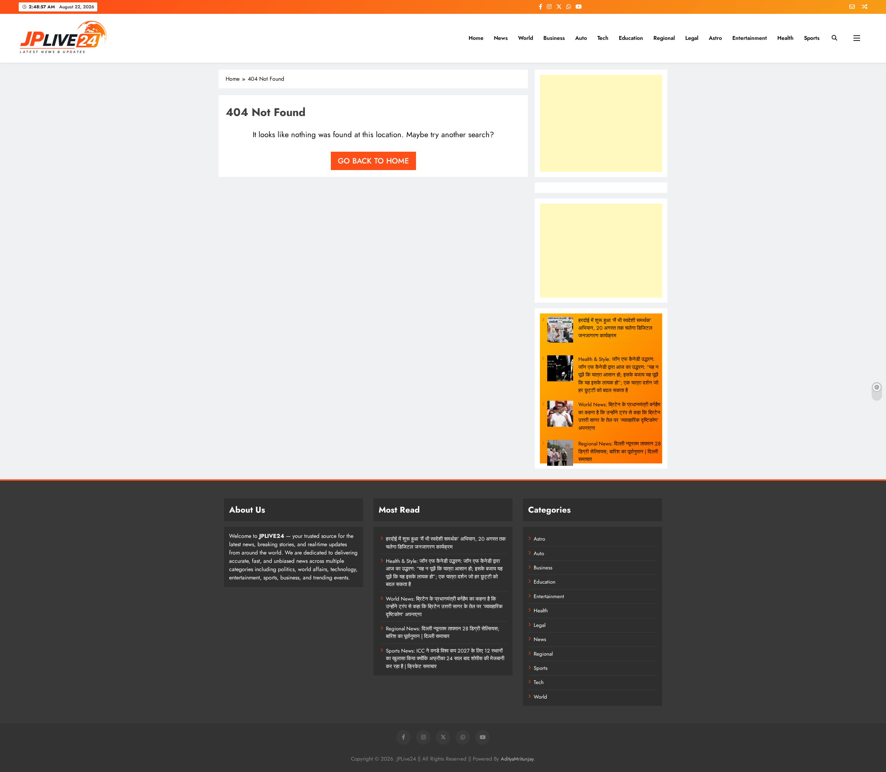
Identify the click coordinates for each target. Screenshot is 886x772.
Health (785, 38)
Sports (812, 38)
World (525, 38)
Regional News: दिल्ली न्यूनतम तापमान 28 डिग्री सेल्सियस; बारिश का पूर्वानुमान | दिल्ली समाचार (619, 451)
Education (631, 38)
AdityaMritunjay (517, 758)
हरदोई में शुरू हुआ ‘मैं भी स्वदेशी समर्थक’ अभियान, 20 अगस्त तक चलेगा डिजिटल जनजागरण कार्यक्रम (615, 328)
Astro (715, 38)
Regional (664, 38)
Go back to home (373, 160)
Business (554, 38)
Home (476, 38)
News (501, 38)
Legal (691, 38)
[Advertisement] (601, 123)
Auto (581, 38)
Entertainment (749, 38)
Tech (602, 38)
